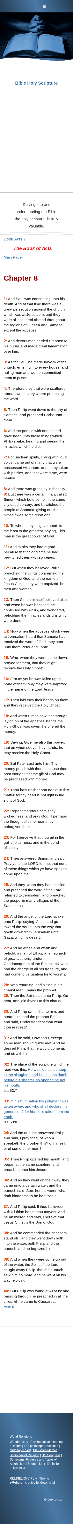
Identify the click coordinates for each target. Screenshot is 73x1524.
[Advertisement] (36, 149)
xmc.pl (58, 1499)
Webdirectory (19, 1441)
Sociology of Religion (24, 1455)
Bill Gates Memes (45, 1450)
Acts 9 (9, 1307)
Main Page (13, 257)
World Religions (21, 1436)
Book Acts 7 (15, 239)
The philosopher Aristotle (41, 1446)
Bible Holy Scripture (36, 83)
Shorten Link (36, 1463)
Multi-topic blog (20, 1450)
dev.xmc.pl (47, 1482)
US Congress (51, 1455)
